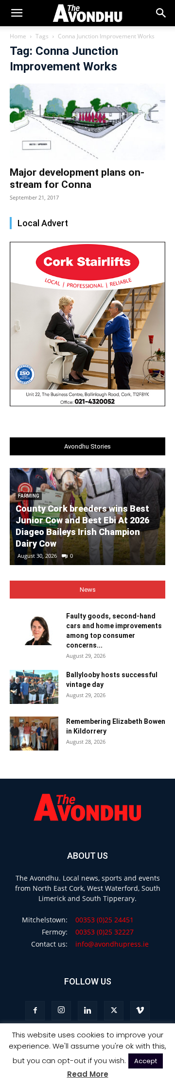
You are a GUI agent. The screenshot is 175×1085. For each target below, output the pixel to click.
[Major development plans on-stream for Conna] (87, 121)
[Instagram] (61, 1010)
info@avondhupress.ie (112, 944)
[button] (161, 13)
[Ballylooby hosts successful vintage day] (34, 687)
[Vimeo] (140, 1010)
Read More (87, 1074)
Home (18, 36)
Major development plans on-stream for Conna (77, 178)
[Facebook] (35, 1010)
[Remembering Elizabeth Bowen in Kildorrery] (34, 734)
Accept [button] (145, 1061)
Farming (28, 496)
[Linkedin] (87, 1010)
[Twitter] (113, 1010)
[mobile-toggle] (16, 13)
